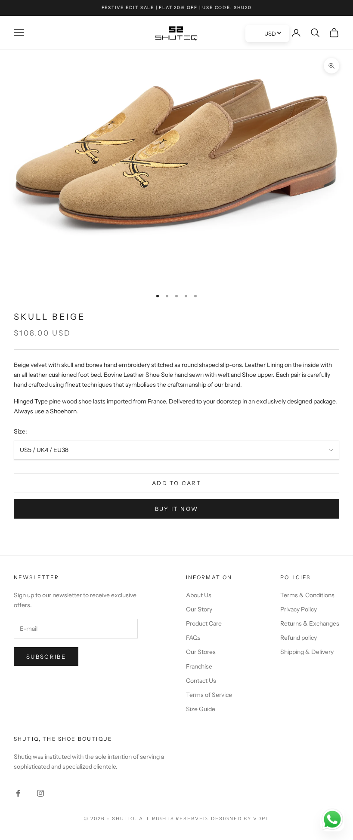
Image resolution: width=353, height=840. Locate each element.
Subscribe (46, 656)
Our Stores (201, 652)
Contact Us (201, 680)
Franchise (199, 666)
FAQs (193, 637)
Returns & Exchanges (309, 623)
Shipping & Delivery (307, 652)
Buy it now (176, 508)
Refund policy (298, 637)
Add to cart (176, 483)
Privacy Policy (298, 609)
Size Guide (200, 709)
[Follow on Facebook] (18, 793)
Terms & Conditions (307, 595)
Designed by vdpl (240, 819)
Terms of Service (209, 695)
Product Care (204, 623)
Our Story (199, 609)
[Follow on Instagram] (40, 793)
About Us (198, 595)
